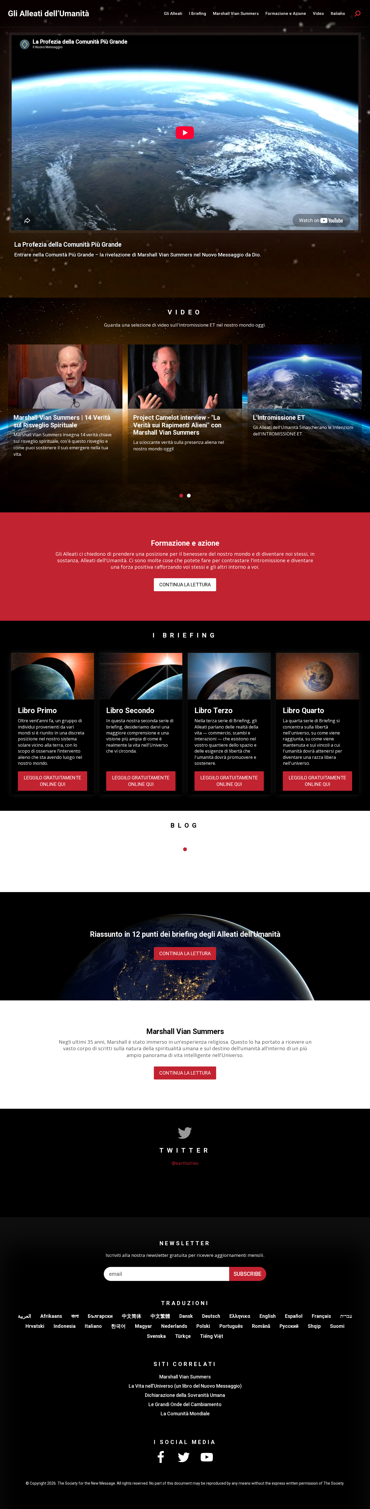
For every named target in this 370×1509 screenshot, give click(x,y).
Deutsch (211, 1316)
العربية (24, 1316)
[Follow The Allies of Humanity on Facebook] (160, 1457)
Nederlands (174, 1326)
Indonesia (65, 1326)
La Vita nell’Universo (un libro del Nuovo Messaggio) (185, 1386)
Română (261, 1326)
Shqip (314, 1326)
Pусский (289, 1326)
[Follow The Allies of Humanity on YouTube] (206, 1457)
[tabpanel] (65, 414)
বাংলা (75, 1316)
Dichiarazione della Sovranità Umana (185, 1395)
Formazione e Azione (285, 13)
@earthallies (185, 1163)
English (267, 1316)
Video (318, 13)
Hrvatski (34, 1326)
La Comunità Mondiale (185, 1413)
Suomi (337, 1326)
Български (100, 1316)
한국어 (118, 1326)
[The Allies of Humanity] (48, 13)
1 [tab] (181, 495)
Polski (203, 1326)
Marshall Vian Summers (236, 13)
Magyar (143, 1326)
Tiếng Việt (211, 1336)
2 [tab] (189, 495)
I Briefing (197, 13)
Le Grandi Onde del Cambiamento (185, 1404)
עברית (346, 1316)
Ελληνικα (239, 1316)
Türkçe (183, 1336)
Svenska (156, 1336)
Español (294, 1316)
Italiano (93, 1326)
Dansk (186, 1316)
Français (321, 1316)
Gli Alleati (173, 13)
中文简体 (131, 1316)
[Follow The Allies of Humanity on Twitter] (183, 1457)
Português (231, 1326)
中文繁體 (160, 1316)
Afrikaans (51, 1316)
